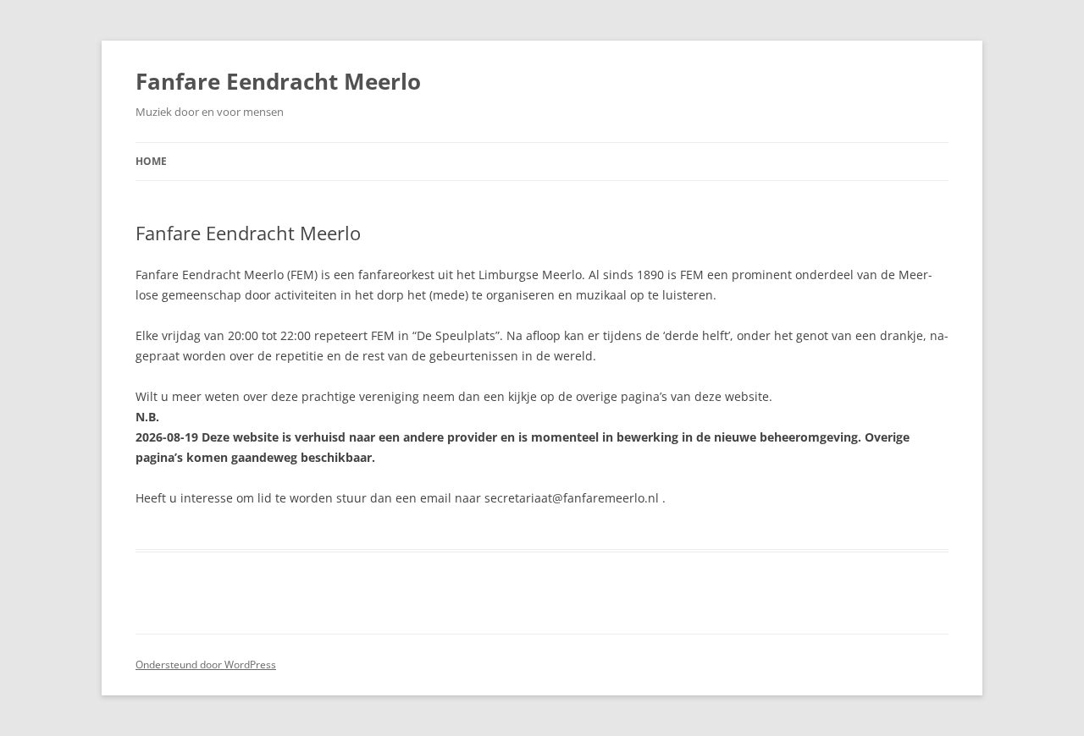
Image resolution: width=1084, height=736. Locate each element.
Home (151, 161)
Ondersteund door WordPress (206, 664)
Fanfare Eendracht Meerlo (278, 81)
